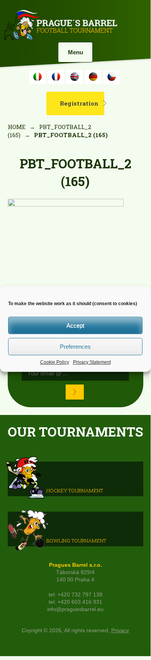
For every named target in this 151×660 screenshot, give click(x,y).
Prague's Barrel (60, 26)
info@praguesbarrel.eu (75, 609)
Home (16, 127)
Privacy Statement (92, 362)
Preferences (75, 346)
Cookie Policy (54, 362)
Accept (75, 325)
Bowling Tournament (76, 540)
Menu (75, 52)
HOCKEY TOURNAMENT (74, 490)
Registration (79, 103)
